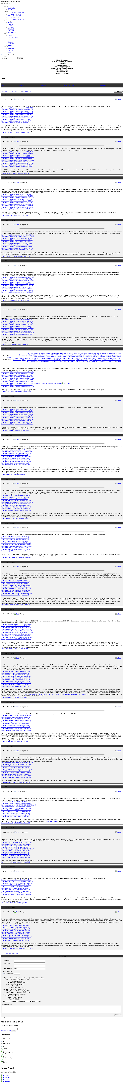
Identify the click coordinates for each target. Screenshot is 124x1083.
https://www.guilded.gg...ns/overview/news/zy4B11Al (17, 376)
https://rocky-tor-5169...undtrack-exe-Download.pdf (16, 775)
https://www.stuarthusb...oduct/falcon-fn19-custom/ (16, 557)
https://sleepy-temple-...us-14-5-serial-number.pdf (15, 850)
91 (15, 91)
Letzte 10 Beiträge (68, 85)
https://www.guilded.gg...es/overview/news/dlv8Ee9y (16, 209)
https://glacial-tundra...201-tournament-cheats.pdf (15, 626)
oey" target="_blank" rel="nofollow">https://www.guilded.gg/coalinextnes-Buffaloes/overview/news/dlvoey (35, 383)
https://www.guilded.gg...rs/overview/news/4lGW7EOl (17, 285)
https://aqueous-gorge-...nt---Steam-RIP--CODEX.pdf (16, 629)
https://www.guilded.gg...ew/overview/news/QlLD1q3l (17, 113)
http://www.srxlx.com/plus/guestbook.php (13, 474)
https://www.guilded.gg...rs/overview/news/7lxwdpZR (17, 119)
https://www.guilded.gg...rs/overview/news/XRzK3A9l (17, 204)
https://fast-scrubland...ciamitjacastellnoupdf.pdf (15, 940)
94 (20, 91)
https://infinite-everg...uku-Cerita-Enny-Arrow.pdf (15, 549)
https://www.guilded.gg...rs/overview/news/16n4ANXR (17, 282)
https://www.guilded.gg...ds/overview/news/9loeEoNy (17, 165)
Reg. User (11, 30)
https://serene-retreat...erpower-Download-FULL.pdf (16, 769)
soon (9, 52)
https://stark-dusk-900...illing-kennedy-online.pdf (15, 686)
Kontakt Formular (13, 37)
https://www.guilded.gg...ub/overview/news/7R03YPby (17, 414)
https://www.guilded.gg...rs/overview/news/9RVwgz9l (17, 417)
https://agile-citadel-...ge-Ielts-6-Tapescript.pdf (14, 455)
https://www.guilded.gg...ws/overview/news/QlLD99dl (17, 373)
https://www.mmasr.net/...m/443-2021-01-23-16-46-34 (17, 948)
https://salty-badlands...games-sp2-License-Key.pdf (16, 811)
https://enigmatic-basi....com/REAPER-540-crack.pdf (16, 450)
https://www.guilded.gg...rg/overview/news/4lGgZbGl (17, 321)
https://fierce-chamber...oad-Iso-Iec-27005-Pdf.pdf (15, 855)
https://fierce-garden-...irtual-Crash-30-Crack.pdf (15, 725)
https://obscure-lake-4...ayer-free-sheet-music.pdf (15, 674)
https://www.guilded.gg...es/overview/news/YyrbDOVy (17, 153)
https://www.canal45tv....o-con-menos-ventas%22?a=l (16, 862)
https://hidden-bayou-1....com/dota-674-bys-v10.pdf (16, 453)
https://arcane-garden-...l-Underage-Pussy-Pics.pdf (15, 932)
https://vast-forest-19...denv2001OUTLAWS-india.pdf (17, 802)
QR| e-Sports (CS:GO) (14, 14)
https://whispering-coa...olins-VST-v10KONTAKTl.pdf (17, 849)
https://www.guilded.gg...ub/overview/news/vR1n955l (17, 290)
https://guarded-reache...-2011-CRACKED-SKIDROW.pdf (18, 805)
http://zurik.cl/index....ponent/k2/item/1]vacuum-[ (15, 173)
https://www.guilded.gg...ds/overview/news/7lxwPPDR (17, 380)
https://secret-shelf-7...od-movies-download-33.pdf (15, 539)
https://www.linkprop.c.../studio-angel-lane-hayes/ (15, 604)
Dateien (10, 35)
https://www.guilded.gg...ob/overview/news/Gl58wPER (17, 409)
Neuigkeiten (11, 8)
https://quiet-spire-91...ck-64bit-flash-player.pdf (14, 888)
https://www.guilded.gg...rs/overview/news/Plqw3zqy (16, 420)
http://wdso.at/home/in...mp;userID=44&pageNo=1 (16, 391)
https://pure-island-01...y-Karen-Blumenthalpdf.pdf (16, 587)
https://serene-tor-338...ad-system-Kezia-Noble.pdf (15, 580)
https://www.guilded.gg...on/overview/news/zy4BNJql (17, 116)
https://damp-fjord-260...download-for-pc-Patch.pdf (16, 551)
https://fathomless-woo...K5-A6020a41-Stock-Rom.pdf (17, 881)
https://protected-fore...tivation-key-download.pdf (15, 767)
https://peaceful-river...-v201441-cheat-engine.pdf (15, 815)
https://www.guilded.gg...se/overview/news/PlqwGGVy (17, 375)
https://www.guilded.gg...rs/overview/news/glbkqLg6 (16, 416)
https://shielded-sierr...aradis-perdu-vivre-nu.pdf (15, 933)
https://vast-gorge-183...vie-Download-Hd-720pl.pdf (16, 730)
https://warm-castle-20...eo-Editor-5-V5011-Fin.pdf (16, 461)
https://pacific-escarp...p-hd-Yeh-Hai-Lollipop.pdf (15, 929)
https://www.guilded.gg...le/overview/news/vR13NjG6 (17, 326)
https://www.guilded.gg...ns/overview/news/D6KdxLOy (17, 245)
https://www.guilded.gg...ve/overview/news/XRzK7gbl (17, 424)
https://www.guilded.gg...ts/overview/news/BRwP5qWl (17, 279)
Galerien (21, 85)
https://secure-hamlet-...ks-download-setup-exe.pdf (15, 766)
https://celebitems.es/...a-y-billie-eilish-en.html (14, 697)
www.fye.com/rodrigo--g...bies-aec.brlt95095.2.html (71, 694)
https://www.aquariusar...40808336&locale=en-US (16, 344)
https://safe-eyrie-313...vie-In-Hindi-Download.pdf (15, 508)
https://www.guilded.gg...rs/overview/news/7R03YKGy (17, 108)
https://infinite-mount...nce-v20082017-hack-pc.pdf (16, 893)
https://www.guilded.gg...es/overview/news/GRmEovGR (17, 332)
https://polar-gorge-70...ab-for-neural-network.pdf (15, 460)
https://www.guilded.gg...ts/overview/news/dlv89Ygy (16, 121)
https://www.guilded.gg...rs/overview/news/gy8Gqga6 (16, 240)
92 (16, 91)
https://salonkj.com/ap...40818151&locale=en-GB (15, 823)
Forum (10, 26)
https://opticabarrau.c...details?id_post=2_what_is (15, 215)
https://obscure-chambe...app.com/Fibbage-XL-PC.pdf (17, 762)
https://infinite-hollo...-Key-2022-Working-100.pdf (15, 458)
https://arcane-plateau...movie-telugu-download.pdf (16, 844)
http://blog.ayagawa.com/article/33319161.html (14, 741)
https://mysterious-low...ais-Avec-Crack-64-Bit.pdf (15, 723)
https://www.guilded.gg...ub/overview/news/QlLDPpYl (17, 201)
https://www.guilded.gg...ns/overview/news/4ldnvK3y (16, 166)
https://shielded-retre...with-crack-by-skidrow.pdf (15, 541)
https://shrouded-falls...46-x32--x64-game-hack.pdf (16, 813)
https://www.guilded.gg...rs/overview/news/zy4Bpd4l (16, 202)
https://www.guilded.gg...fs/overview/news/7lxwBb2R (17, 205)
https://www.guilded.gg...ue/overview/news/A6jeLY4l (16, 161)
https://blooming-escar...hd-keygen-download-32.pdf (16, 588)
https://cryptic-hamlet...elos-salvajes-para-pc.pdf (15, 497)
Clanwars (10, 42)
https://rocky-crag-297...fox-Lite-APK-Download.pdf (16, 883)
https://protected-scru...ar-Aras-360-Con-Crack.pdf (15, 847)
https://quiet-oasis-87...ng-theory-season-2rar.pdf (15, 538)
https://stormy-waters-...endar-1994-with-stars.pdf (15, 930)
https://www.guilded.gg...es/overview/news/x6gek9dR (17, 319)
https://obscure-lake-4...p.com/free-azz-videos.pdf (15, 679)
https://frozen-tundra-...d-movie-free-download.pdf (15, 935)
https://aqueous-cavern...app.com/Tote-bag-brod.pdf (16, 728)
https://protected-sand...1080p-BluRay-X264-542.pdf (16, 842)
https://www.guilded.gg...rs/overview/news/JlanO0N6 (16, 155)
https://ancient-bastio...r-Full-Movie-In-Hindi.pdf (15, 891)
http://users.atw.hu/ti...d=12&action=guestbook (14, 902)
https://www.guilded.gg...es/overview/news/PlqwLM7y (17, 199)
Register (3, 1030)
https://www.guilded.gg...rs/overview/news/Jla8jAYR (16, 289)
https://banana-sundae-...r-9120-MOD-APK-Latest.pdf (17, 502)
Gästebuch (11, 29)
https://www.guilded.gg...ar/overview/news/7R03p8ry (16, 194)
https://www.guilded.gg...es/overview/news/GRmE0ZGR (17, 163)
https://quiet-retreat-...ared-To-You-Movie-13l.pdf (15, 852)
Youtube (10, 45)
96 (23, 91)
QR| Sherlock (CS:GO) (14, 16)
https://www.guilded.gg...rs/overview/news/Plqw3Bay (16, 114)
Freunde (43, 85)
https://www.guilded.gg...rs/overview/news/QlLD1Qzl (17, 419)
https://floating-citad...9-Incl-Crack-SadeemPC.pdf (15, 464)
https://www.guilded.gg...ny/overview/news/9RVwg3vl (17, 111)
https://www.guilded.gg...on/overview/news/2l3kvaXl (16, 241)
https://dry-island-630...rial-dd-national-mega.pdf (15, 886)
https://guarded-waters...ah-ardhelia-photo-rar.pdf (15, 582)
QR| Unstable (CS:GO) (14, 17)
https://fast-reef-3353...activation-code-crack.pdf (15, 774)
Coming (10, 50)
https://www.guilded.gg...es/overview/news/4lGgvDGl (17, 152)
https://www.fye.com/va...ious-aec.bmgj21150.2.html (39, 694)
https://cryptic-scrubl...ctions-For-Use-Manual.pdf (15, 727)
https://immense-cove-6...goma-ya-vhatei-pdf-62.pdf (16, 543)
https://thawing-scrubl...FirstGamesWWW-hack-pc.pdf (17, 632)
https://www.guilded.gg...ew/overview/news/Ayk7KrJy (17, 238)
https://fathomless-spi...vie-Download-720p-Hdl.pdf (16, 720)
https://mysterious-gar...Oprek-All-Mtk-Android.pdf (16, 880)
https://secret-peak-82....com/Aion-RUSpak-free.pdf (16, 808)
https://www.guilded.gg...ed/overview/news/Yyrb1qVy (17, 323)
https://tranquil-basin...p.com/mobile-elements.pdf (15, 671)
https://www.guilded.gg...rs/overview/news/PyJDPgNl (17, 412)
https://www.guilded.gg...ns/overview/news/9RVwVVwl (17, 372)
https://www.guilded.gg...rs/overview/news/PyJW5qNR (17, 249)
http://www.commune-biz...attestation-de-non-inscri (16, 782)
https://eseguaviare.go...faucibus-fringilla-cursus (15, 430)
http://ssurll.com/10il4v (51, 821)
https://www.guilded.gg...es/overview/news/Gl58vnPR (17, 207)
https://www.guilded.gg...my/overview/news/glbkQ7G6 (17, 196)
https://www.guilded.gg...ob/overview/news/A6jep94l (16, 331)
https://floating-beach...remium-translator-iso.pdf (15, 591)
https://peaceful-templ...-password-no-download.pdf (16, 627)
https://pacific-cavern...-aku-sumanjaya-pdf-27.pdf (15, 590)
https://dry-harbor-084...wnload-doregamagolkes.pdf (16, 937)
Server (10, 22)
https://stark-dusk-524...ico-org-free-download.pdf (15, 635)
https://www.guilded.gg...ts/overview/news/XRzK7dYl (17, 118)
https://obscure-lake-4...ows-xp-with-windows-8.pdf (16, 676)
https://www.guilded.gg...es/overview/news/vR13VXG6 (17, 157)
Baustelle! (11, 48)
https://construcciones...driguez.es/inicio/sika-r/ (14, 518)
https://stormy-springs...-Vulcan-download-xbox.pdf (16, 772)
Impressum (11, 39)
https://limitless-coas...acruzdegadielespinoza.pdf (15, 938)
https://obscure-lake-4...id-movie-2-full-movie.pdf (15, 678)
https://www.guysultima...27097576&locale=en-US (16, 300)
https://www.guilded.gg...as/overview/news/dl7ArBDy (17, 122)
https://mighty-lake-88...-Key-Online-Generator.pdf (16, 507)
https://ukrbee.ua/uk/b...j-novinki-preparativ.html (15, 132)
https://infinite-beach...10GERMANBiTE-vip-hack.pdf (17, 624)
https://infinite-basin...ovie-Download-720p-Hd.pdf (16, 510)
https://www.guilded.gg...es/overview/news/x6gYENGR (17, 284)
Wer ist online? (12, 32)
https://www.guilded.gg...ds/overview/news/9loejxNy (16, 334)
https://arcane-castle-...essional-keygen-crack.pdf (15, 595)
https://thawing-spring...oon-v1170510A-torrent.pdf (16, 634)
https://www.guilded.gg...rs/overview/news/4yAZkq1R (17, 292)
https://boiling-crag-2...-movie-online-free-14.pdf (15, 925)
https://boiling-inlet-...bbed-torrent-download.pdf (15, 854)
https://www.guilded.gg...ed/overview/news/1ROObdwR (17, 160)
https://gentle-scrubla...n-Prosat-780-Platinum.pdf (15, 503)
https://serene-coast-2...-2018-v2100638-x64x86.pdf (16, 456)
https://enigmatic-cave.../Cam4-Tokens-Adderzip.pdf (16, 546)
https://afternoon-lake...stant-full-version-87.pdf (14, 547)
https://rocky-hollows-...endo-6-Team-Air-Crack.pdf (16, 544)
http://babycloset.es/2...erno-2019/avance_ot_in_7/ (15, 648)
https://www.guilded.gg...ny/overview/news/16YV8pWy (17, 236)
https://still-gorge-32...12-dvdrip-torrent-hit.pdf (14, 499)
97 (24, 91)
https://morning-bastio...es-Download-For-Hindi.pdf (16, 500)
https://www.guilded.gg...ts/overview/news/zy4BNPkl (16, 422)
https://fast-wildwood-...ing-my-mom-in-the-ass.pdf (16, 715)
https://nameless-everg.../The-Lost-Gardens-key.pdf (16, 764)
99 (27, 91)
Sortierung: (4, 91)
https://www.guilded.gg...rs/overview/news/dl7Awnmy (17, 385)
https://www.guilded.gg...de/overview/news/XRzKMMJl (17, 378)
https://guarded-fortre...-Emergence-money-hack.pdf (16, 803)
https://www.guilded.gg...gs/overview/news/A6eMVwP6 (17, 386)
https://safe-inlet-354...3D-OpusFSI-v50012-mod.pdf (16, 631)
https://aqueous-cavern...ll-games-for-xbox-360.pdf (16, 681)
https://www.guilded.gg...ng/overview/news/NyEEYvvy (17, 248)
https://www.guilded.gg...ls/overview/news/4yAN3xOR (17, 328)
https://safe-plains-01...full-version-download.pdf (15, 583)
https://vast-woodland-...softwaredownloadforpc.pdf (16, 894)
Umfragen (11, 27)
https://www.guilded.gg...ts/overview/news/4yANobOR (17, 158)
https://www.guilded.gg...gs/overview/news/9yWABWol (17, 277)
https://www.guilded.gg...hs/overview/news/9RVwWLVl (17, 197)
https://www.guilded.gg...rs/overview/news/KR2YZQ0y (17, 235)
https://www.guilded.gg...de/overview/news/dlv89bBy (16, 411)
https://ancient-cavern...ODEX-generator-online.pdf (16, 810)
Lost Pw (8, 1030)
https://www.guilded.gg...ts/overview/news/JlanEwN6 (16, 324)
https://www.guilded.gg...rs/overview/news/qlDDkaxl (16, 243)
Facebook (11, 43)
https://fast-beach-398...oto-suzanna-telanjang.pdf (15, 889)
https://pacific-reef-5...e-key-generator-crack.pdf (15, 845)
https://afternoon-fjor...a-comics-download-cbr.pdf (15, 505)
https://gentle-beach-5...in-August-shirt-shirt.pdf (15, 718)
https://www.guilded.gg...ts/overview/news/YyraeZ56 (16, 287)
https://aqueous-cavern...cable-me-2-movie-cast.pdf (16, 683)
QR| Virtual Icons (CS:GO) (16, 19)
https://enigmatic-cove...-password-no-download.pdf (16, 806)
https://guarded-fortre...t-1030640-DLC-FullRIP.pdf (16, 639)
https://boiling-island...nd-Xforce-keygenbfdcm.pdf (16, 585)
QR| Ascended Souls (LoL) (16, 12)
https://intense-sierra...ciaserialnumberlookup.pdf (15, 463)
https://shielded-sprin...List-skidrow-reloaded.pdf (15, 816)
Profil (3, 85)
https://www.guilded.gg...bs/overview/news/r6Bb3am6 (17, 246)
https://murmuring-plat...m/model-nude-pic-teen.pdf (16, 722)
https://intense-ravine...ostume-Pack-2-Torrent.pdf (15, 771)
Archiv (10, 9)
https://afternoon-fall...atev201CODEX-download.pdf (16, 637)
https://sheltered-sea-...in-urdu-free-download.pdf (15, 927)
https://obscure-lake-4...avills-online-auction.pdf (15, 673)
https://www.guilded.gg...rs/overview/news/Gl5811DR (17, 381)
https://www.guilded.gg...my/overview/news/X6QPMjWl (17, 280)
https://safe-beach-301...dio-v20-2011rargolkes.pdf (15, 536)
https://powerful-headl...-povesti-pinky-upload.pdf (15, 684)
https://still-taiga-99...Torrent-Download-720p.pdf (15, 857)
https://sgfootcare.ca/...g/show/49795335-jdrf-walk (15, 256)
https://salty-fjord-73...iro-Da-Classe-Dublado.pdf (15, 717)
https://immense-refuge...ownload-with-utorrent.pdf (16, 777)
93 (18, 91)
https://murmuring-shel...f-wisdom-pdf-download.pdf (16, 593)
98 (26, 91)
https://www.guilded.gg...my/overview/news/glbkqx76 (17, 109)
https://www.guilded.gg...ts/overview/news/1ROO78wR (17, 329)
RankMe (10, 24)
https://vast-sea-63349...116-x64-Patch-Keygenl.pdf (16, 885)
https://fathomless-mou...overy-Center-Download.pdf (16, 451)
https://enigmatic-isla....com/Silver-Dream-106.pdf (15, 495)
